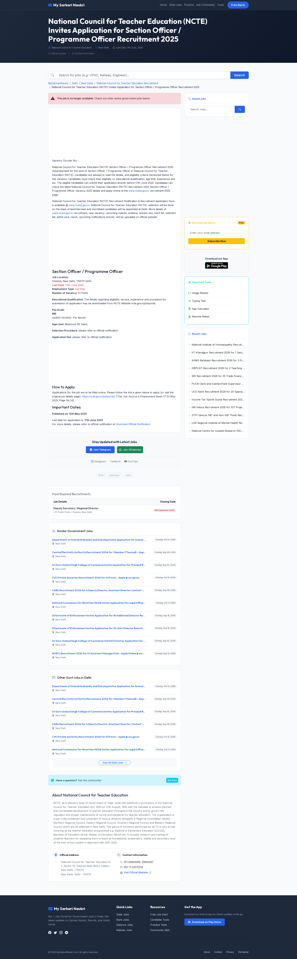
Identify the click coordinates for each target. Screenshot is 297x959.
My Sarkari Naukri (68, 5)
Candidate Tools (159, 919)
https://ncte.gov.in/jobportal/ (98, 396)
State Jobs (175, 4)
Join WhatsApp (132, 449)
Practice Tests (158, 924)
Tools (220, 4)
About (207, 952)
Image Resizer (200, 293)
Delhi (75, 83)
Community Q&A (160, 930)
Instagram (100, 461)
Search (239, 75)
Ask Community (205, 4)
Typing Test (199, 300)
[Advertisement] (114, 133)
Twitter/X (115, 461)
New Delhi (87, 83)
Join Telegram (102, 449)
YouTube (132, 461)
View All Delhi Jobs (113, 762)
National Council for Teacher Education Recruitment (127, 83)
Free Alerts (238, 4)
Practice (189, 4)
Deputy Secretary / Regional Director (76, 508)
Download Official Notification (133, 424)
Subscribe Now (216, 241)
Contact (218, 952)
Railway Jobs (124, 930)
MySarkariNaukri (58, 83)
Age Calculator (200, 308)
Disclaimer (243, 952)
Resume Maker (201, 316)
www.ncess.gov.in (139, 190)
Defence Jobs (124, 924)
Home (163, 4)
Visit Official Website (136, 872)
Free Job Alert (159, 914)
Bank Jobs (122, 919)
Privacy (230, 952)
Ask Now (172, 780)
